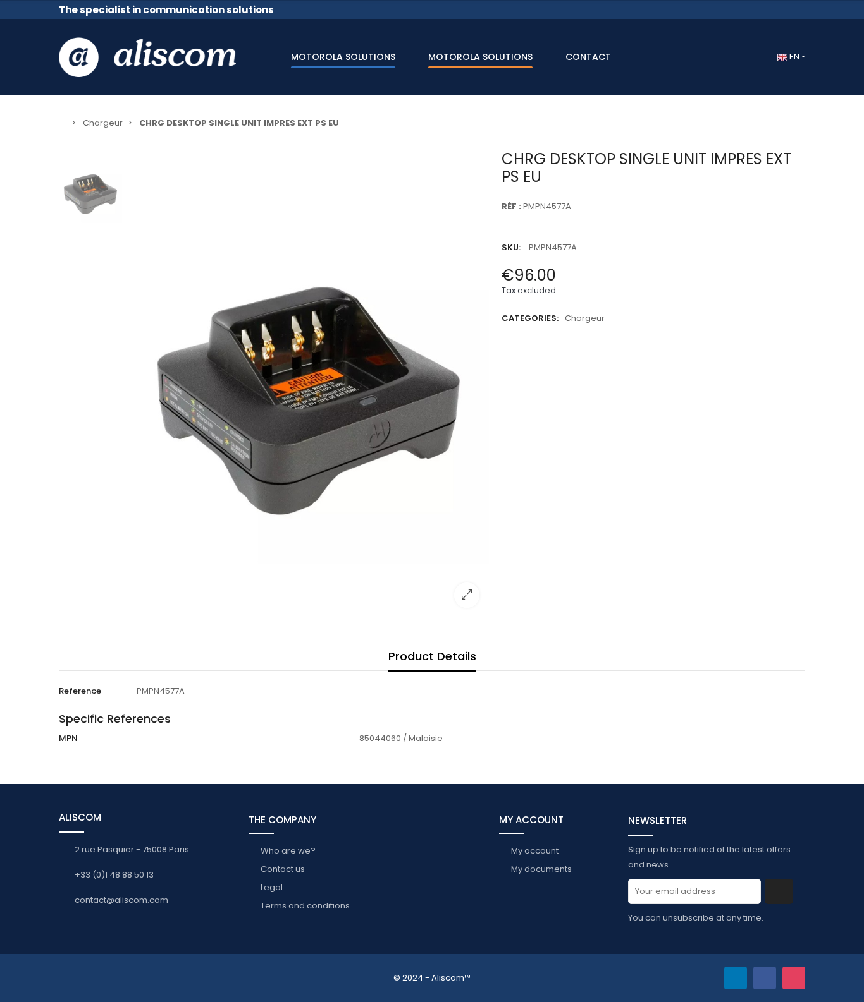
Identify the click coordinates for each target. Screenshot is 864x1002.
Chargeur (585, 318)
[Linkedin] (735, 978)
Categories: (530, 318)
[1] (779, 891)
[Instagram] (793, 978)
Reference (80, 691)
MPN (68, 738)
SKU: (511, 247)
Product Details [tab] (432, 656)
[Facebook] (764, 978)
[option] (308, 383)
